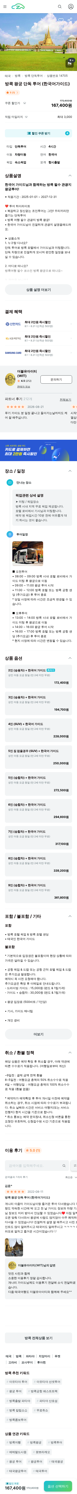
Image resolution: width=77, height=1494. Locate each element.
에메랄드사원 (17, 1452)
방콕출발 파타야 (19, 1400)
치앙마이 (44, 1356)
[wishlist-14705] (61, 20)
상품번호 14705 (57, 75)
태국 (8, 76)
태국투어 (41, 1471)
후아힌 (41, 1362)
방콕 (18, 75)
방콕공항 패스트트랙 (44, 1391)
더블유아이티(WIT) (27, 373)
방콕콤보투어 (17, 1419)
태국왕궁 (57, 1461)
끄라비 (12, 1362)
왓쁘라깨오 (43, 1452)
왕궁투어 (36, 1461)
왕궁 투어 (15, 1391)
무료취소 (42, 1410)
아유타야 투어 (18, 1381)
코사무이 (27, 1362)
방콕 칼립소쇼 (18, 1410)
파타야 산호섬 (48, 1400)
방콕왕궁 (35, 1442)
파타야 (30, 1356)
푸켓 (57, 1356)
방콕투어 (56, 1442)
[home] (18, 6)
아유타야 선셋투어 (48, 1381)
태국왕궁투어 (17, 1471)
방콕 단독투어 (34, 75)
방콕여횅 (15, 1442)
